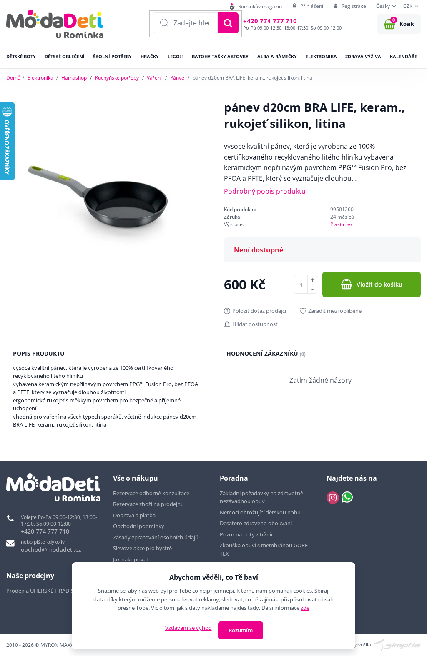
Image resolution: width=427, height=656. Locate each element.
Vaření (154, 77)
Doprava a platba (134, 515)
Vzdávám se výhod (188, 627)
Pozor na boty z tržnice (248, 534)
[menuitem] (256, 6)
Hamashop (74, 77)
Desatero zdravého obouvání (256, 523)
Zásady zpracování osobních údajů (155, 537)
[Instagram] (333, 497)
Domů (13, 77)
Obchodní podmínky (138, 526)
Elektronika (40, 77)
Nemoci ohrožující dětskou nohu (260, 512)
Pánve (177, 77)
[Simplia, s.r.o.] (397, 644)
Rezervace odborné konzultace (151, 493)
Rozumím (241, 630)
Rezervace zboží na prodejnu (148, 504)
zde (305, 607)
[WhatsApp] (347, 497)
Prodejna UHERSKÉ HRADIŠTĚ (43, 590)
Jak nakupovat (130, 559)
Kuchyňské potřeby (117, 77)
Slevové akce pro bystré (142, 548)
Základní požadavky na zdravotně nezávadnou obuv (261, 497)
